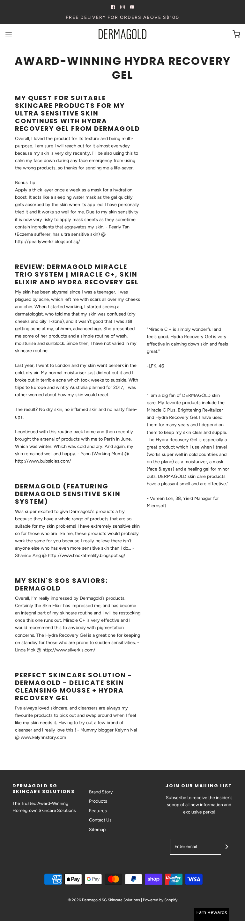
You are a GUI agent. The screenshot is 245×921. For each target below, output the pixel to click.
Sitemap (97, 829)
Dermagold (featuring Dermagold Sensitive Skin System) (68, 494)
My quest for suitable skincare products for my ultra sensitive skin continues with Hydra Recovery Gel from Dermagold (77, 113)
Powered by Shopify (160, 900)
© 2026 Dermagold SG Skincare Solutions (104, 900)
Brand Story (101, 792)
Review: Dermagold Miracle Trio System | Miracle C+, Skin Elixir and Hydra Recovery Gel (77, 274)
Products (98, 801)
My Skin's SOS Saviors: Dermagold (61, 584)
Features (98, 810)
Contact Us (100, 820)
